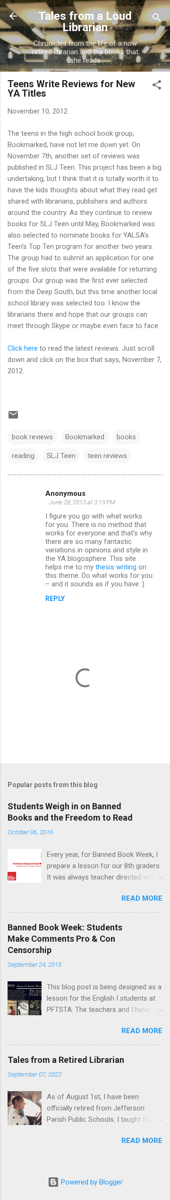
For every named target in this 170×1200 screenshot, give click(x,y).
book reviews (32, 437)
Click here (23, 348)
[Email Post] (13, 418)
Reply (55, 598)
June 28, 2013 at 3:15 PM (82, 502)
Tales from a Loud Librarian (85, 21)
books (126, 437)
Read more (141, 898)
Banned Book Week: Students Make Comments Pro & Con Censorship (65, 938)
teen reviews (107, 456)
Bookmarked (84, 437)
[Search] (156, 19)
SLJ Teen (61, 456)
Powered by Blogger (91, 1182)
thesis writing (115, 567)
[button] (156, 86)
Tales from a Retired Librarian (66, 1060)
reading (23, 456)
